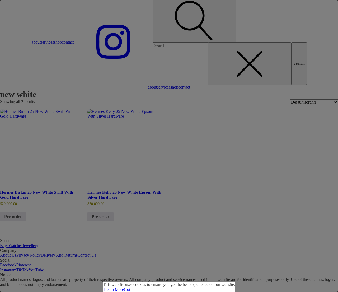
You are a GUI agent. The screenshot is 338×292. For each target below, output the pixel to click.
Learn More (113, 289)
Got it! (129, 289)
